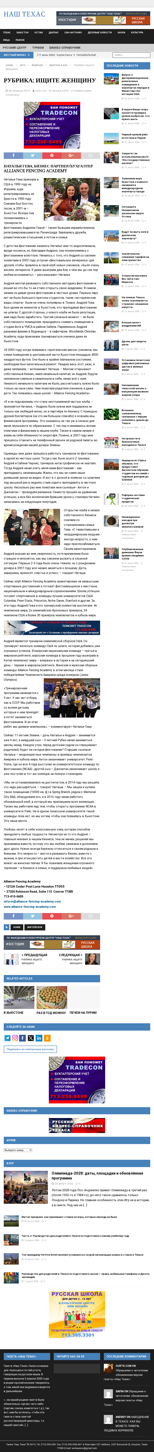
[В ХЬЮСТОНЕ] (19, 997)
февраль (37, 65)
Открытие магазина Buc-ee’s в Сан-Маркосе (134, 278)
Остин (38, 32)
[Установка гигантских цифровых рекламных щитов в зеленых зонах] (111, 364)
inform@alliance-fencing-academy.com (32, 901)
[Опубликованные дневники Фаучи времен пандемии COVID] (111, 553)
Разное (20, 40)
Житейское (34, 927)
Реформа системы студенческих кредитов (133, 498)
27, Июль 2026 (131, 531)
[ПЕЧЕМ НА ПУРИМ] (85, 997)
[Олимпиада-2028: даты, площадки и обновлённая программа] (26, 1187)
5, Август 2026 (131, 449)
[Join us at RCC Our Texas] (103, 18)
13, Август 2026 (132, 264)
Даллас (54, 32)
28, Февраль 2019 (19, 90)
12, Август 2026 (132, 286)
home (16, 927)
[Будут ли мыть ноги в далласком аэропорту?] (111, 236)
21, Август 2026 (132, 123)
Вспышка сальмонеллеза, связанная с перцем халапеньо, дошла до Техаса (135, 417)
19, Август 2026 (132, 167)
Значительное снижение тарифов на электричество (135, 257)
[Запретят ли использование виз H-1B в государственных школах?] (111, 157)
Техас (7, 32)
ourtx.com (41, 90)
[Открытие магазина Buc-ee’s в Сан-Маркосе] (111, 279)
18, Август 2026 (132, 195)
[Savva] (108, 1396)
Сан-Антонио (73, 32)
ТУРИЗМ (38, 47)
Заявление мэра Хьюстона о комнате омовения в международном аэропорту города (135, 185)
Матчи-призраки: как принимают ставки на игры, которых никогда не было (69, 1217)
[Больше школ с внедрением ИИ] (111, 326)
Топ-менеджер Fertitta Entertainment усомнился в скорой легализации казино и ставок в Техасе (82, 1254)
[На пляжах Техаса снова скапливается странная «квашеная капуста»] (111, 301)
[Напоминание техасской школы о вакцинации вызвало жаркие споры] (111, 389)
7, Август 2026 (131, 349)
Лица (6, 40)
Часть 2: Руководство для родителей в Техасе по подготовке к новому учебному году (75, 1235)
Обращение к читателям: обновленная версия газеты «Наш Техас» (126, 1375)
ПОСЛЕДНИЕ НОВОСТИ (122, 65)
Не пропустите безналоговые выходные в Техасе (134, 441)
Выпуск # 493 (61, 90)
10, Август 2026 (132, 330)
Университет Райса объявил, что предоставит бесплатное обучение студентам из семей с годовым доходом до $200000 (135, 470)
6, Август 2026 (131, 374)
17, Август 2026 (132, 242)
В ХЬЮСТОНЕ (13, 1012)
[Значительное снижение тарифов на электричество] (111, 257)
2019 (22, 65)
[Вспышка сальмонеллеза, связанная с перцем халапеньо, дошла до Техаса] (111, 414)
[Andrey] (108, 1421)
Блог (10, 1163)
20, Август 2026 (64, 1183)
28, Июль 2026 (131, 506)
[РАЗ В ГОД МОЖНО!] (52, 997)
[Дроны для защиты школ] (111, 345)
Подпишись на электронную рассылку (30, 1049)
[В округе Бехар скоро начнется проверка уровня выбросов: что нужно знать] (111, 113)
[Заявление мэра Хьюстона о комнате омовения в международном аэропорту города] (111, 182)
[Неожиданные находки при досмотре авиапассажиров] (111, 521)
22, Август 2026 (132, 98)
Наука (121, 32)
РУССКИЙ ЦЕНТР (14, 47)
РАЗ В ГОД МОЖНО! (51, 1013)
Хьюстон (23, 32)
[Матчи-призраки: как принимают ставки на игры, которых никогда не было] (11, 1221)
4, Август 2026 (131, 484)
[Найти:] (131, 55)
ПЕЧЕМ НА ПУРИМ (83, 1012)
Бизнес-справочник (64, 47)
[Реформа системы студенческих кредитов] (111, 499)
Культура (137, 32)
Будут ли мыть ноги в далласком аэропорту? (135, 235)
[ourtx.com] (108, 1370)
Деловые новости (100, 32)
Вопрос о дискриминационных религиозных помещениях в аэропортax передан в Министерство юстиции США (135, 84)
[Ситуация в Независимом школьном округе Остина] (111, 210)
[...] (85, 1205)
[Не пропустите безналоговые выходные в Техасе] (111, 442)
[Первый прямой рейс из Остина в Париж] (111, 138)
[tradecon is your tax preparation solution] (52, 628)
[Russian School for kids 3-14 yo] (77, 1314)
